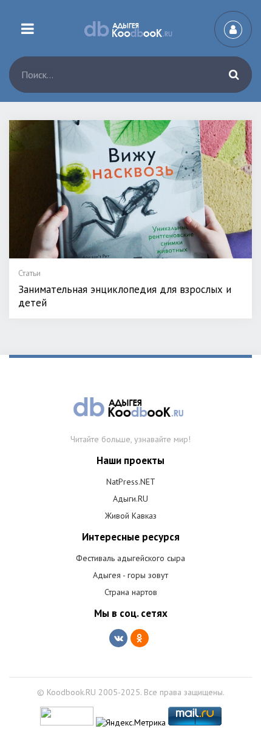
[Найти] (234, 74)
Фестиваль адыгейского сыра (130, 558)
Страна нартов (130, 592)
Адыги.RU (130, 498)
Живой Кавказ (131, 515)
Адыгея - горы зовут (130, 575)
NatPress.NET (130, 481)
